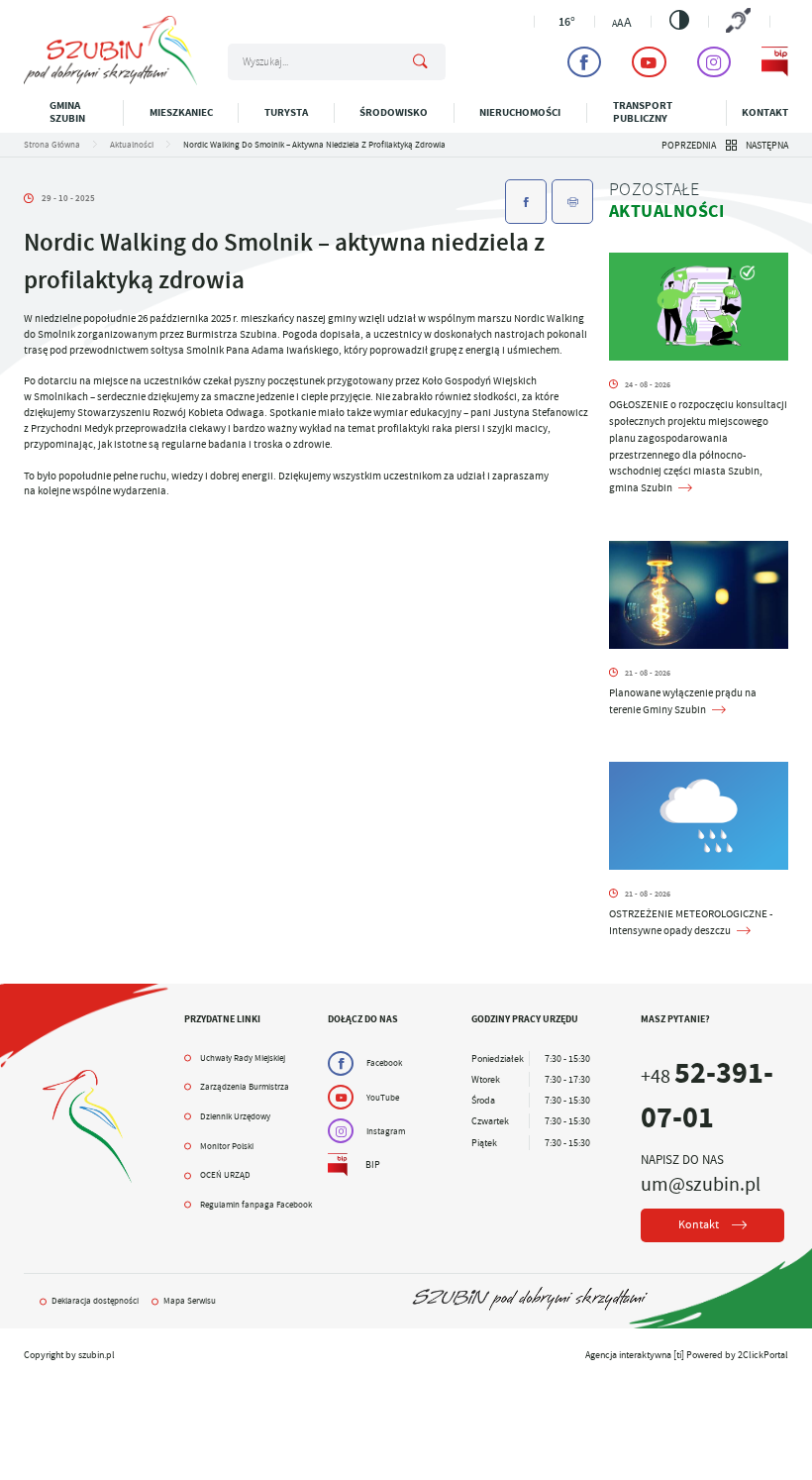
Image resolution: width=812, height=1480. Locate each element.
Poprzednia (688, 145)
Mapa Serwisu (189, 1301)
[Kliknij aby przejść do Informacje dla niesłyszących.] (739, 22)
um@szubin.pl (701, 1184)
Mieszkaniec (181, 112)
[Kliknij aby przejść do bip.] (774, 62)
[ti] (678, 1354)
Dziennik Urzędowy (235, 1116)
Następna (767, 145)
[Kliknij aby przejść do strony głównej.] (110, 81)
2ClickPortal (763, 1354)
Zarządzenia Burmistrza (244, 1087)
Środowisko (393, 112)
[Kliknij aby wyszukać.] (420, 62)
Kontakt (765, 112)
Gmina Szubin (67, 112)
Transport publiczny (642, 112)
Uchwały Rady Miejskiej (242, 1058)
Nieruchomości (519, 112)
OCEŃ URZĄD (225, 1175)
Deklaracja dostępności (95, 1301)
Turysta (286, 112)
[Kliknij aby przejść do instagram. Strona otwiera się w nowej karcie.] (714, 62)
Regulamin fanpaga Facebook (256, 1205)
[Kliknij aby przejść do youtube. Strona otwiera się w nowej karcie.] (648, 62)
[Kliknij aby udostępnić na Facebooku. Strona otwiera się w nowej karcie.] (526, 201)
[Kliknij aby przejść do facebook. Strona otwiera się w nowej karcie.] (584, 62)
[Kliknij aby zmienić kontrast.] (679, 20)
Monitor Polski (227, 1146)
